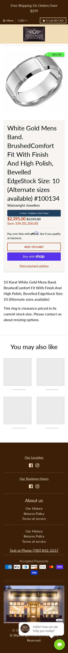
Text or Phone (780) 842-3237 (34, 550)
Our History (34, 508)
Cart (55, 20)
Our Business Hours (34, 479)
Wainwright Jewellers (23, 205)
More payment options (34, 265)
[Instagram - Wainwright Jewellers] (37, 465)
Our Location (34, 457)
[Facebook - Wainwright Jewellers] (31, 465)
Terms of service (34, 519)
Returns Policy (34, 514)
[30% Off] (34, 80)
